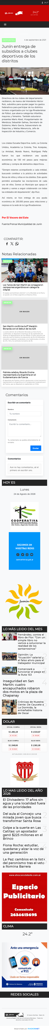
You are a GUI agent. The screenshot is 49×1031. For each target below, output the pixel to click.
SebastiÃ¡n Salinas (22, 30)
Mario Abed (9, 34)
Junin (6, 30)
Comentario (12, 420)
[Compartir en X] (12, 244)
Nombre (11, 409)
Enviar (36, 448)
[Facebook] (39, 2)
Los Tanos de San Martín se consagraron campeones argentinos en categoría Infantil (23, 287)
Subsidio (23, 34)
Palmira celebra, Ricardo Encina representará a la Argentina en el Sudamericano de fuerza (19, 374)
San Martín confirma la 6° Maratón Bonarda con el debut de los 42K (20, 327)
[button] (34, 2)
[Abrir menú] (5, 24)
